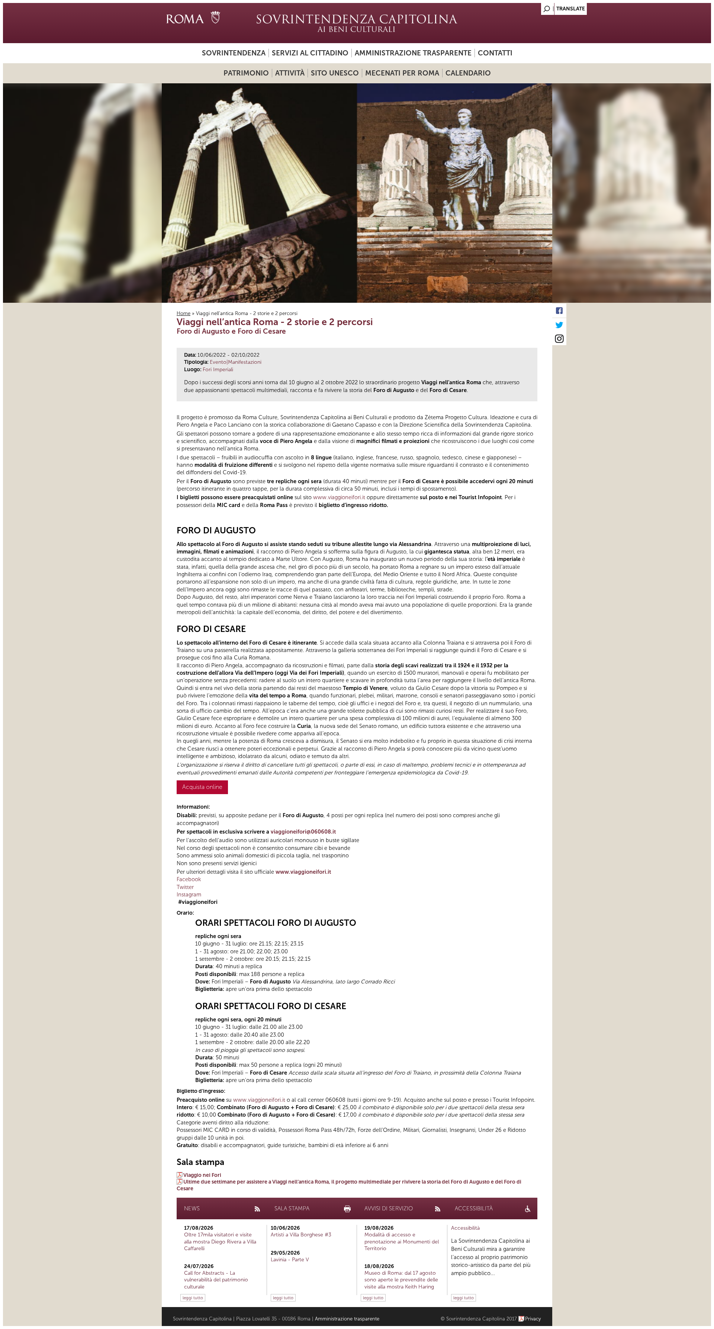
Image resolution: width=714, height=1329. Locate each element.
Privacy (533, 1319)
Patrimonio (246, 73)
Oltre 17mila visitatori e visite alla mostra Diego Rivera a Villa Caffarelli (220, 1241)
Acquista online (202, 786)
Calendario (468, 73)
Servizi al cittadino (310, 53)
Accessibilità (465, 1228)
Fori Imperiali (218, 369)
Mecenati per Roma (402, 73)
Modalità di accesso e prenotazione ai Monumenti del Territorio (401, 1241)
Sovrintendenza (234, 53)
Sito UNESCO (335, 73)
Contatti (495, 53)
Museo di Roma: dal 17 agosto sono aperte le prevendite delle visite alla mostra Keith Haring (401, 1280)
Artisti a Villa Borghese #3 (301, 1235)
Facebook (189, 879)
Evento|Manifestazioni (235, 362)
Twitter (185, 887)
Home (183, 313)
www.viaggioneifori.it (339, 497)
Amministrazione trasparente (413, 53)
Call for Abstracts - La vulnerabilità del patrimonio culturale (216, 1280)
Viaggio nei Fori (202, 1175)
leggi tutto (193, 1297)
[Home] (357, 23)
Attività (290, 73)
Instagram (189, 894)
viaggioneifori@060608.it (303, 831)
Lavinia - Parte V (290, 1259)
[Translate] (528, 7)
